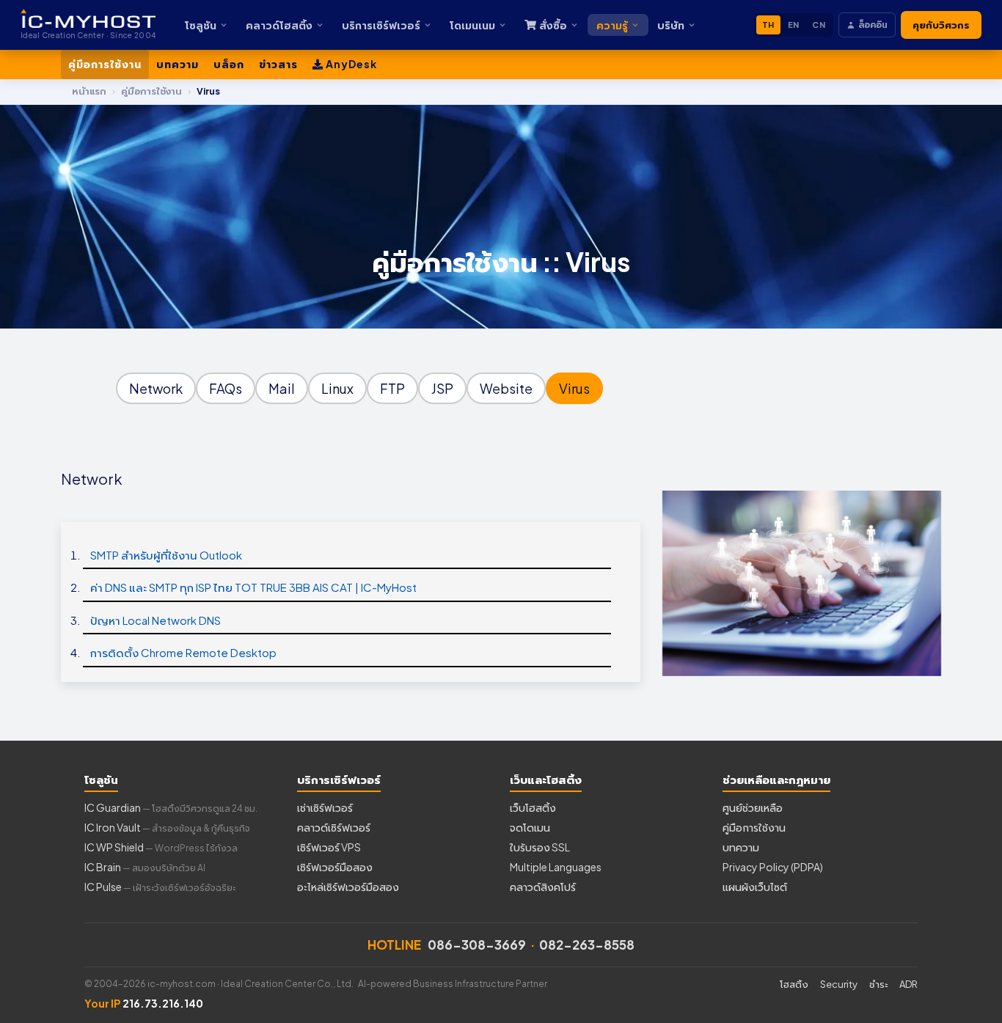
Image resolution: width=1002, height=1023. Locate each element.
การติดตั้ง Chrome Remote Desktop (183, 652)
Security (838, 984)
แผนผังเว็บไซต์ (755, 886)
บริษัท (670, 25)
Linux (337, 388)
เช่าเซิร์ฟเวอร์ (325, 807)
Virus (574, 388)
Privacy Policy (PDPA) (773, 866)
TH (768, 24)
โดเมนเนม (472, 25)
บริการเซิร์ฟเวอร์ (381, 25)
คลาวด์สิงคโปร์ (543, 886)
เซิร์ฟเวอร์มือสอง (335, 866)
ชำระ (878, 984)
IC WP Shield (161, 847)
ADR (908, 984)
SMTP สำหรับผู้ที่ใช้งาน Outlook (166, 555)
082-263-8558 (587, 944)
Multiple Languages (555, 866)
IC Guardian (170, 807)
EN (794, 24)
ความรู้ (612, 25)
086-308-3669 (477, 944)
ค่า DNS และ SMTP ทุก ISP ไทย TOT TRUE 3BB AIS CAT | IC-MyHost (253, 587)
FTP (392, 388)
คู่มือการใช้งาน (105, 63)
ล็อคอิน (873, 24)
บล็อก (228, 63)
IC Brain (144, 866)
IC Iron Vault (167, 827)
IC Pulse (159, 886)
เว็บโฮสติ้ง (533, 807)
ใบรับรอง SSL (540, 847)
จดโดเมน (530, 827)
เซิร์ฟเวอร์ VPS (329, 847)
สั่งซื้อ (553, 25)
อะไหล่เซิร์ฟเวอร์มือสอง (348, 886)
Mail (281, 388)
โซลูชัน (200, 25)
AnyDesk (350, 63)
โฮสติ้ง (794, 984)
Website (506, 388)
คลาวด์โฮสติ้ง (279, 25)
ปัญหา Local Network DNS (155, 620)
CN (818, 24)
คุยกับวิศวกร (941, 25)
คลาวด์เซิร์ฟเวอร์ (333, 827)
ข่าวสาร (278, 63)
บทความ (177, 63)
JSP (442, 388)
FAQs (225, 388)
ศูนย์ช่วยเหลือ (753, 807)
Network (156, 388)
